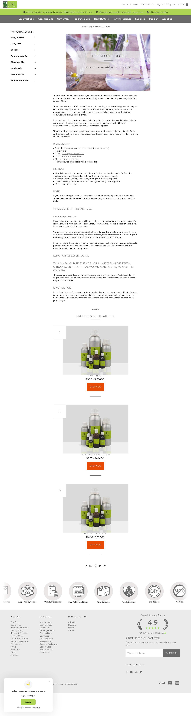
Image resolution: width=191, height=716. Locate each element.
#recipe (95, 309)
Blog (13, 652)
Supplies (15, 50)
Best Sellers (45, 652)
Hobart (71, 628)
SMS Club (15, 649)
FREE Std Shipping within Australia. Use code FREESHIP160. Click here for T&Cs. (59, 12)
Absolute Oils (17, 62)
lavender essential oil (73, 156)
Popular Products (19, 80)
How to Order (17, 636)
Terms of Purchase (19, 633)
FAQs (13, 647)
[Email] (90, 565)
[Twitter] (99, 565)
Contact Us (16, 625)
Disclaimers (16, 644)
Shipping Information (159, 12)
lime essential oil (71, 159)
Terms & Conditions (19, 628)
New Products (46, 649)
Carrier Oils (16, 68)
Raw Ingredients (19, 56)
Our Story (15, 622)
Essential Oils (17, 74)
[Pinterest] (104, 565)
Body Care (16, 44)
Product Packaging (20, 641)
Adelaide (72, 622)
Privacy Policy (17, 630)
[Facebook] (86, 565)
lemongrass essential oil (73, 153)
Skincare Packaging (49, 644)
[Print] (95, 565)
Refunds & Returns (19, 638)
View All (71, 630)
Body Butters (17, 37)
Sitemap (15, 655)
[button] (165, 633)
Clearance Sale (46, 638)
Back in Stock (46, 647)
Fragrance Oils (46, 641)
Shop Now (95, 387)
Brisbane (72, 625)
